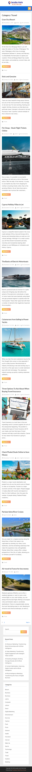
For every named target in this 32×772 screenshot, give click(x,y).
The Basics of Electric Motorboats (15, 261)
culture (7, 705)
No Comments (25, 23)
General (7, 730)
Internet (7, 740)
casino (7, 699)
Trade (6, 752)
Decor (6, 708)
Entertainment (9, 714)
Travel (5, 70)
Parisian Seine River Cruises (12, 512)
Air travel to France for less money (15, 569)
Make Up (7, 743)
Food (6, 724)
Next (27, 622)
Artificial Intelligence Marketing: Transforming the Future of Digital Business (14, 675)
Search (7, 629)
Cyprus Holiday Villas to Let (13, 204)
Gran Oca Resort (8, 19)
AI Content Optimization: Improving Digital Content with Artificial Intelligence (14, 668)
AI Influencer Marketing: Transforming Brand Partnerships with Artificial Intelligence (15, 646)
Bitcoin (7, 689)
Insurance (8, 736)
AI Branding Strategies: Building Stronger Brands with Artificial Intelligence (14, 661)
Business (7, 692)
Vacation (7, 759)
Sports (7, 746)
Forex (6, 727)
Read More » (7, 67)
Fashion (7, 721)
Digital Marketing (9, 711)
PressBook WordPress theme (19, 770)
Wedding (7, 762)
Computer (8, 702)
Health (7, 733)
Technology (8, 749)
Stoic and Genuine (9, 76)
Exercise (7, 718)
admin (17, 22)
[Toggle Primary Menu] (29, 8)
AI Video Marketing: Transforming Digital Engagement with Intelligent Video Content (14, 653)
